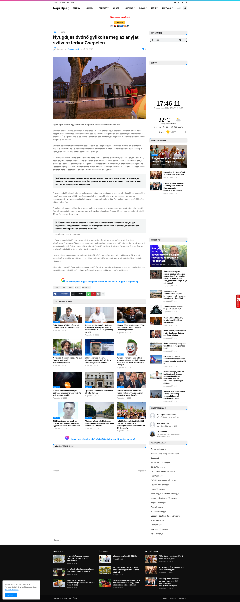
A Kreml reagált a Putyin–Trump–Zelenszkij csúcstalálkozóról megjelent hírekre (174, 394)
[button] (179, 8)
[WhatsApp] (88, 294)
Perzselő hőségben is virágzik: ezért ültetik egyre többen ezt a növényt (126, 569)
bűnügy (70, 287)
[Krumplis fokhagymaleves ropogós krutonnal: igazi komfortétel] (59, 559)
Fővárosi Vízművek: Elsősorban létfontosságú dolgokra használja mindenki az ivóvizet (99, 423)
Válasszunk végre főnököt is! (125, 556)
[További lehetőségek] (103, 294)
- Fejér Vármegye (157, 476)
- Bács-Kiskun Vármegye (160, 462)
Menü (153, 8)
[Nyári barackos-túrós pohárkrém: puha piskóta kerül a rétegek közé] (59, 583)
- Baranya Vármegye (158, 449)
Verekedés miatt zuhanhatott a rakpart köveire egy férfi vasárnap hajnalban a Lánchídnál (175, 294)
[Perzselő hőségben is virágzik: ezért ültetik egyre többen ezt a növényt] (105, 570)
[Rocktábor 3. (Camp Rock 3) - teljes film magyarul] (156, 175)
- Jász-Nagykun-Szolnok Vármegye (164, 494)
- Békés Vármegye (157, 467)
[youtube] (182, 2)
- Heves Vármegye (157, 489)
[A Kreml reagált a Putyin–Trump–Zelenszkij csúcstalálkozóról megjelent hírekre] (156, 394)
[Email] (98, 294)
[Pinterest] (93, 294)
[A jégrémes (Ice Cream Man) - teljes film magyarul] (151, 559)
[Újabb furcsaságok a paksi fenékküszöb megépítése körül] (156, 346)
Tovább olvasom (11, 589)
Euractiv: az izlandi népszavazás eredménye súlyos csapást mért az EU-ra (175, 359)
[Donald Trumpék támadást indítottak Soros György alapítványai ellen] (156, 334)
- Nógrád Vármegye (158, 502)
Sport (116, 8)
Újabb (56, 471)
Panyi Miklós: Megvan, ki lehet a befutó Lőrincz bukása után (174, 320)
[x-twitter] (178, 2)
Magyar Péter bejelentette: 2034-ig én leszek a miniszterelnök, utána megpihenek (131, 327)
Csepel (77, 287)
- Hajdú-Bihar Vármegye (159, 485)
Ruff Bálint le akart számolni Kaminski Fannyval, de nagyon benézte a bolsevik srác (130, 393)
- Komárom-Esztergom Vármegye (163, 498)
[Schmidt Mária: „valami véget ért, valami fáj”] (156, 309)
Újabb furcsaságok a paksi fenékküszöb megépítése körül (175, 345)
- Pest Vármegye (156, 507)
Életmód (166, 8)
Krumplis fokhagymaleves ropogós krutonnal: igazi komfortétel (78, 558)
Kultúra (129, 8)
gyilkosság (86, 287)
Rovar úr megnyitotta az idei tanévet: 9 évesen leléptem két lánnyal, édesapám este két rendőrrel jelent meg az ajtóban (174, 377)
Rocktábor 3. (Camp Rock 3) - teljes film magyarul (174, 173)
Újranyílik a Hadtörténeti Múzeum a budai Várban (99, 392)
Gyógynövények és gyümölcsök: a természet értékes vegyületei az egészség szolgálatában (127, 582)
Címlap (55, 2)
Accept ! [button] (11, 595)
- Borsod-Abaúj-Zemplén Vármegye (164, 453)
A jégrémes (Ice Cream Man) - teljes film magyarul (171, 557)
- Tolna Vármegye (157, 520)
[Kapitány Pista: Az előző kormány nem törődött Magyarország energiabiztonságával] (156, 186)
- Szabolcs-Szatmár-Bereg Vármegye (165, 516)
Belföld (63, 32)
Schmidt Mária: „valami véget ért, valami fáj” (173, 307)
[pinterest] (186, 2)
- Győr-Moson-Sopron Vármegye (163, 480)
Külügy (89, 8)
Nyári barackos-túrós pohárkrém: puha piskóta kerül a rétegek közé (80, 582)
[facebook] (175, 2)
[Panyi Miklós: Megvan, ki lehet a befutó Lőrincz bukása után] (156, 321)
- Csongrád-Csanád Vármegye (162, 471)
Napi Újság (61, 8)
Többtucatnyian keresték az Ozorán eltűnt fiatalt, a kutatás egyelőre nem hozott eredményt (66, 423)
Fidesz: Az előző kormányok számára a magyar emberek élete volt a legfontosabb (67, 393)
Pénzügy (103, 8)
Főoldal (56, 32)
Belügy (76, 8)
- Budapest (154, 458)
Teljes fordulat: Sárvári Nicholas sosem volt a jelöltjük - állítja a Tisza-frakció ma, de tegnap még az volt (99, 328)
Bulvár (142, 8)
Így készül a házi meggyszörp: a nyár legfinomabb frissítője (80, 570)
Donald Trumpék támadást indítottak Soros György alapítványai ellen (175, 333)
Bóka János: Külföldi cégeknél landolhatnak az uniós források (66, 326)
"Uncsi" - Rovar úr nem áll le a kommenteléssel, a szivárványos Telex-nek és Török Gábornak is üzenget (131, 361)
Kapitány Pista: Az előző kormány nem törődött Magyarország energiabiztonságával (174, 186)
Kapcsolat (70, 2)
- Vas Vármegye (156, 525)
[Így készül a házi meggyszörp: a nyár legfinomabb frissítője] (59, 572)
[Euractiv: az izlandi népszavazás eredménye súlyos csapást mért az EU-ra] (156, 359)
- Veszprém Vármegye (159, 529)
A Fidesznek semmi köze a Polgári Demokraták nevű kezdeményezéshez (67, 360)
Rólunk (62, 2)
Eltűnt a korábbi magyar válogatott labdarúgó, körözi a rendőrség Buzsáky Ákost (98, 360)
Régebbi (141, 471)
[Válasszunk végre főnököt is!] (105, 559)
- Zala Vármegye (156, 534)
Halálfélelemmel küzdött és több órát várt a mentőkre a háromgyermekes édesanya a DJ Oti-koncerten (131, 424)
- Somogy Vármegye (158, 511)
